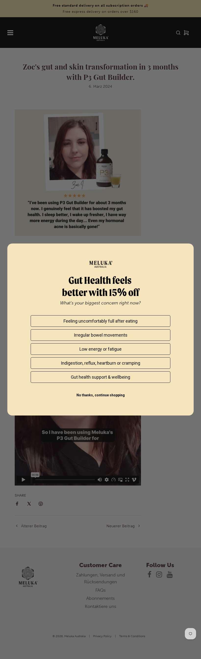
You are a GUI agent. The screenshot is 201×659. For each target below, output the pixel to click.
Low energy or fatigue (100, 349)
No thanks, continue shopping (100, 395)
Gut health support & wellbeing (100, 377)
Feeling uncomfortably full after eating (100, 321)
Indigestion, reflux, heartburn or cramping (100, 363)
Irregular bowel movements (100, 335)
